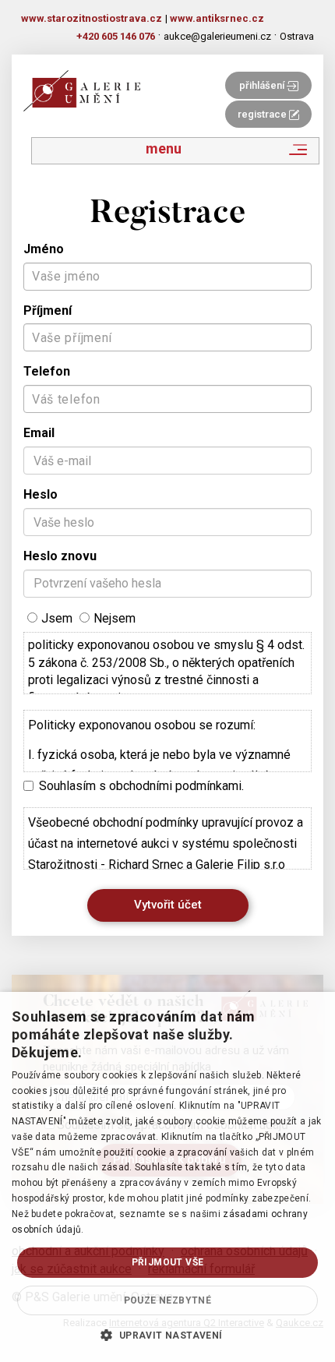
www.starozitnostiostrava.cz (91, 18)
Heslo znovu (60, 556)
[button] (167, 1334)
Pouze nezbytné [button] (168, 1300)
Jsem (56, 618)
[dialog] (167, 1177)
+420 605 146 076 (115, 36)
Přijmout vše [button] (168, 1262)
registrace (263, 114)
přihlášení (263, 85)
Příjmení (47, 310)
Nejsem (114, 618)
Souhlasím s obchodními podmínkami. (141, 785)
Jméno (43, 249)
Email (39, 432)
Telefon (46, 371)
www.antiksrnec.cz (217, 18)
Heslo (40, 494)
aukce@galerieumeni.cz (217, 36)
